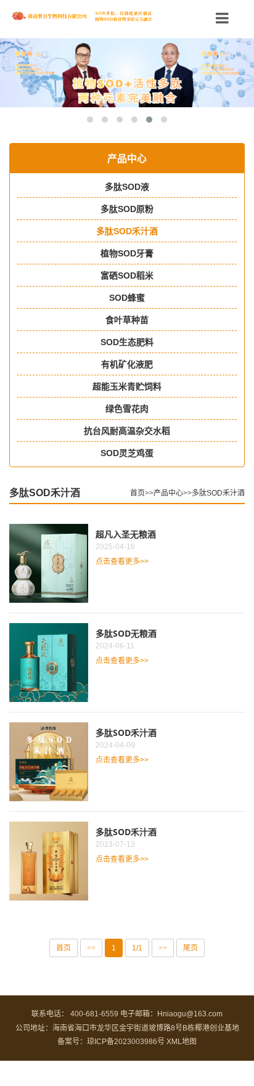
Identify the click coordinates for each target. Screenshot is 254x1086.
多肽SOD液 (127, 187)
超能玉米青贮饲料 (127, 386)
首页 (137, 493)
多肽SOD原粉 (127, 209)
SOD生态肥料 (127, 342)
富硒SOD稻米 (127, 275)
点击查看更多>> (122, 561)
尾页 (190, 948)
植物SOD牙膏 (127, 253)
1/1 (137, 948)
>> (162, 948)
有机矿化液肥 (127, 364)
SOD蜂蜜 (127, 298)
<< (91, 948)
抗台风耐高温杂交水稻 (127, 431)
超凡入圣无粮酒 (126, 534)
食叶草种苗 (127, 320)
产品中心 (168, 493)
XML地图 (181, 1041)
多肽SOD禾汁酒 (127, 231)
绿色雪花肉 (127, 409)
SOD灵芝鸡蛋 (127, 453)
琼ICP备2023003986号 (126, 1041)
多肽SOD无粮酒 (126, 633)
